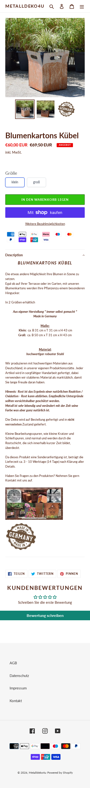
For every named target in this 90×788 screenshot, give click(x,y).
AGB (13, 663)
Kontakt (16, 701)
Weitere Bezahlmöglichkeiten (45, 224)
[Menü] (82, 6)
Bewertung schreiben (45, 615)
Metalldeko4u (24, 6)
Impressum (18, 688)
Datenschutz (19, 675)
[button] (45, 255)
